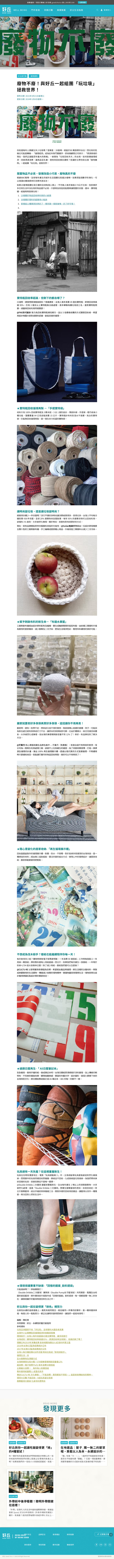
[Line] (100, 1544)
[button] (47, 10)
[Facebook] (96, 1544)
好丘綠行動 (13, 1496)
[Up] (111, 1535)
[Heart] (97, 10)
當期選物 (12, 1443)
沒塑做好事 (21, 1443)
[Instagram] (105, 1544)
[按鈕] (31, 1455)
